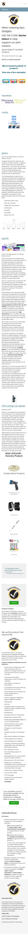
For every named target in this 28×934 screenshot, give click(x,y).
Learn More (14, 602)
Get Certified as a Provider (9, 919)
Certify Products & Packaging (10, 916)
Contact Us (14, 802)
